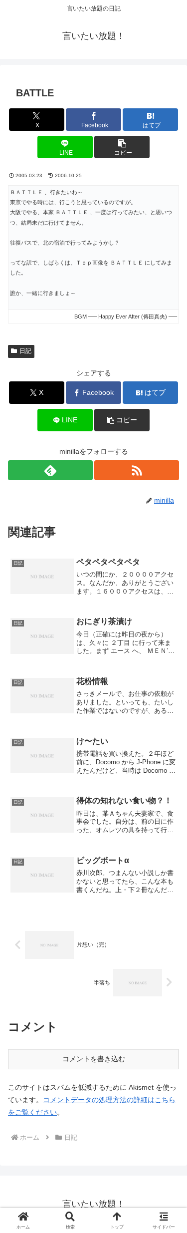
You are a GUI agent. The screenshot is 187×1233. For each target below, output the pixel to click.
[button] (122, 147)
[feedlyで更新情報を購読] (50, 470)
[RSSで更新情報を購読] (136, 470)
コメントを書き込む (93, 1059)
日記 (25, 350)
